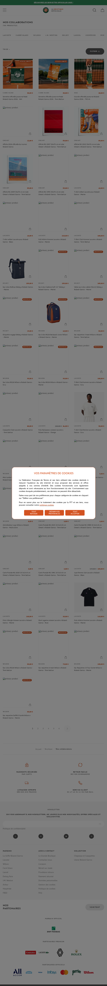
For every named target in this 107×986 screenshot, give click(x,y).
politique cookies (46, 505)
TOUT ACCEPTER (75, 513)
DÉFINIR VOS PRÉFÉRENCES (54, 513)
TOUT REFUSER (33, 513)
